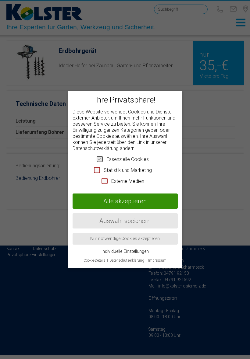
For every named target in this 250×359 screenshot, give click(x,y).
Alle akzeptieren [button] (125, 201)
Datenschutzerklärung (96, 148)
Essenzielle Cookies (127, 159)
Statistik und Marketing (128, 170)
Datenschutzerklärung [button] (127, 260)
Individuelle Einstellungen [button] (125, 251)
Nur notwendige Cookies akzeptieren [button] (125, 238)
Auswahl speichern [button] (125, 221)
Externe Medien (127, 181)
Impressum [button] (157, 260)
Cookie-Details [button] (95, 260)
